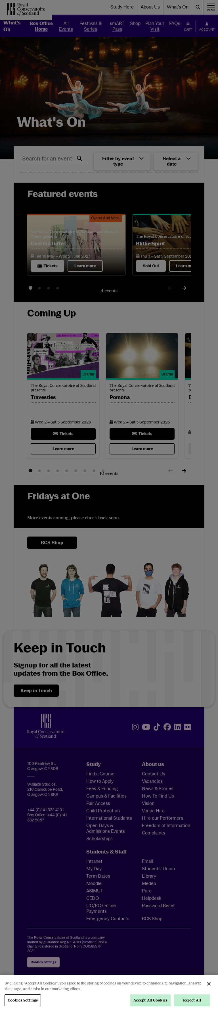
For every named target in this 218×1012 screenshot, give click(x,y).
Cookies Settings (23, 1000)
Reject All (192, 1000)
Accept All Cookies (150, 1000)
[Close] (209, 984)
